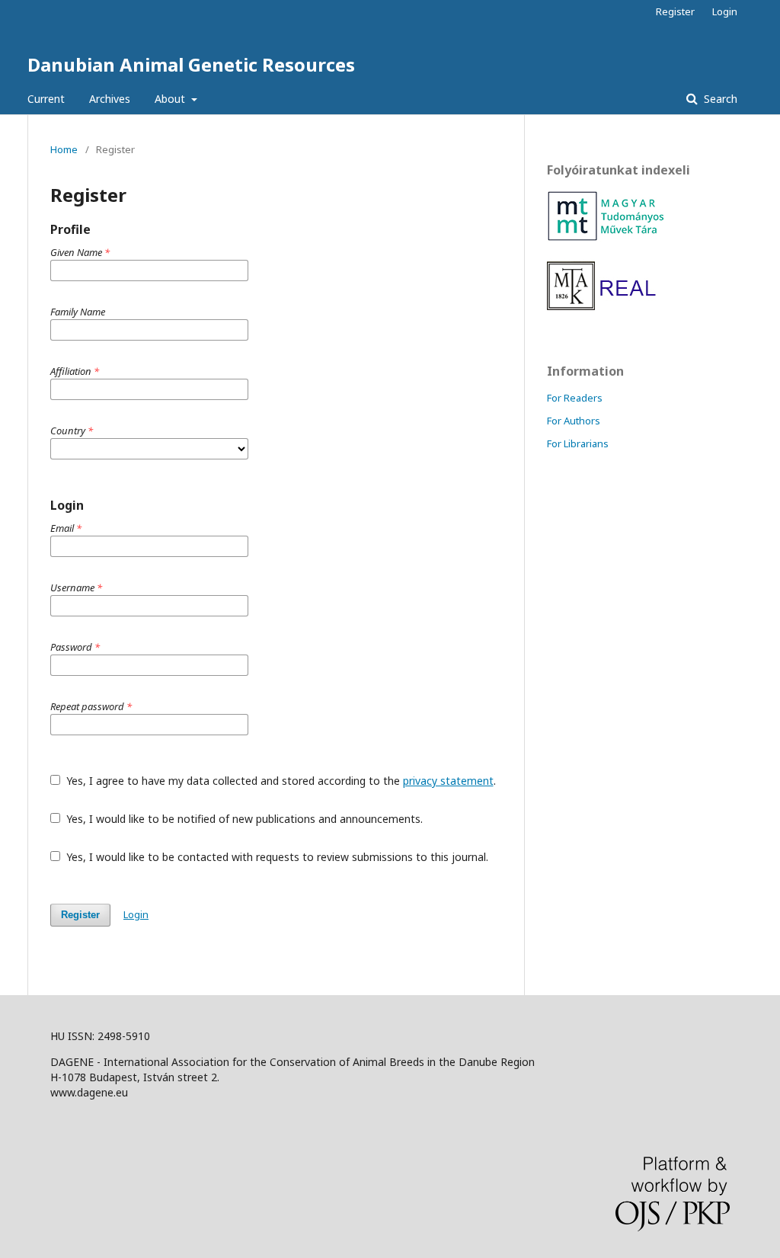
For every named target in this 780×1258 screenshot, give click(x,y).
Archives (109, 98)
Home (64, 149)
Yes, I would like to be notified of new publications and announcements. (243, 818)
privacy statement (448, 780)
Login (724, 11)
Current (46, 98)
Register (675, 11)
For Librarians (578, 443)
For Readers (575, 398)
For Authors (573, 420)
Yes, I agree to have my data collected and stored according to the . (279, 780)
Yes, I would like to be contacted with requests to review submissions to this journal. (275, 857)
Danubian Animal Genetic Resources (191, 64)
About (171, 98)
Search (719, 98)
